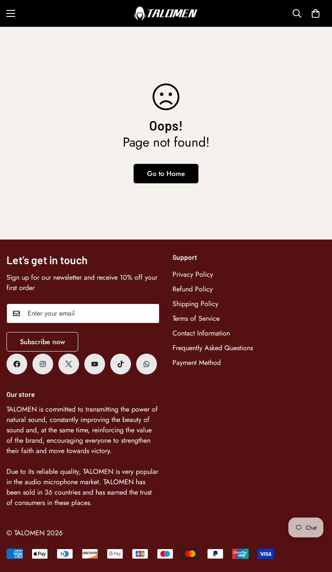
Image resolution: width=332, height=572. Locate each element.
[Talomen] (166, 13)
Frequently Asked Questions (212, 348)
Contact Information (201, 333)
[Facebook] (16, 364)
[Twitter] (68, 364)
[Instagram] (42, 364)
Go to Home (166, 174)
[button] (316, 13)
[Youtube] (94, 364)
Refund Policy (192, 289)
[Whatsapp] (146, 364)
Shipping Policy (195, 304)
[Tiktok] (120, 364)
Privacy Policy (192, 274)
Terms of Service (196, 318)
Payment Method (196, 362)
